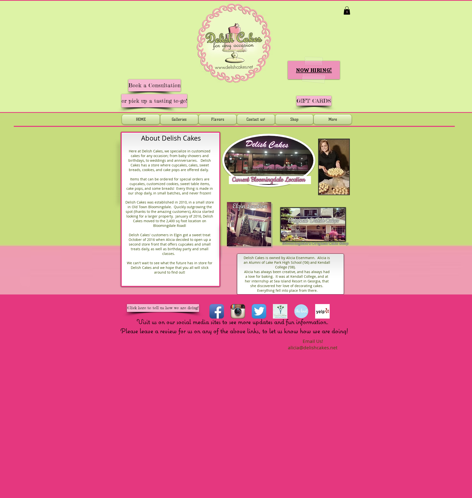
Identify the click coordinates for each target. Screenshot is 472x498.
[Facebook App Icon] (216, 311)
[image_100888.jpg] (280, 311)
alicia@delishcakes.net (313, 347)
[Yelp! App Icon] (322, 311)
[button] (346, 10)
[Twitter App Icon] (259, 311)
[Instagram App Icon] (238, 311)
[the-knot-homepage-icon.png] (301, 311)
